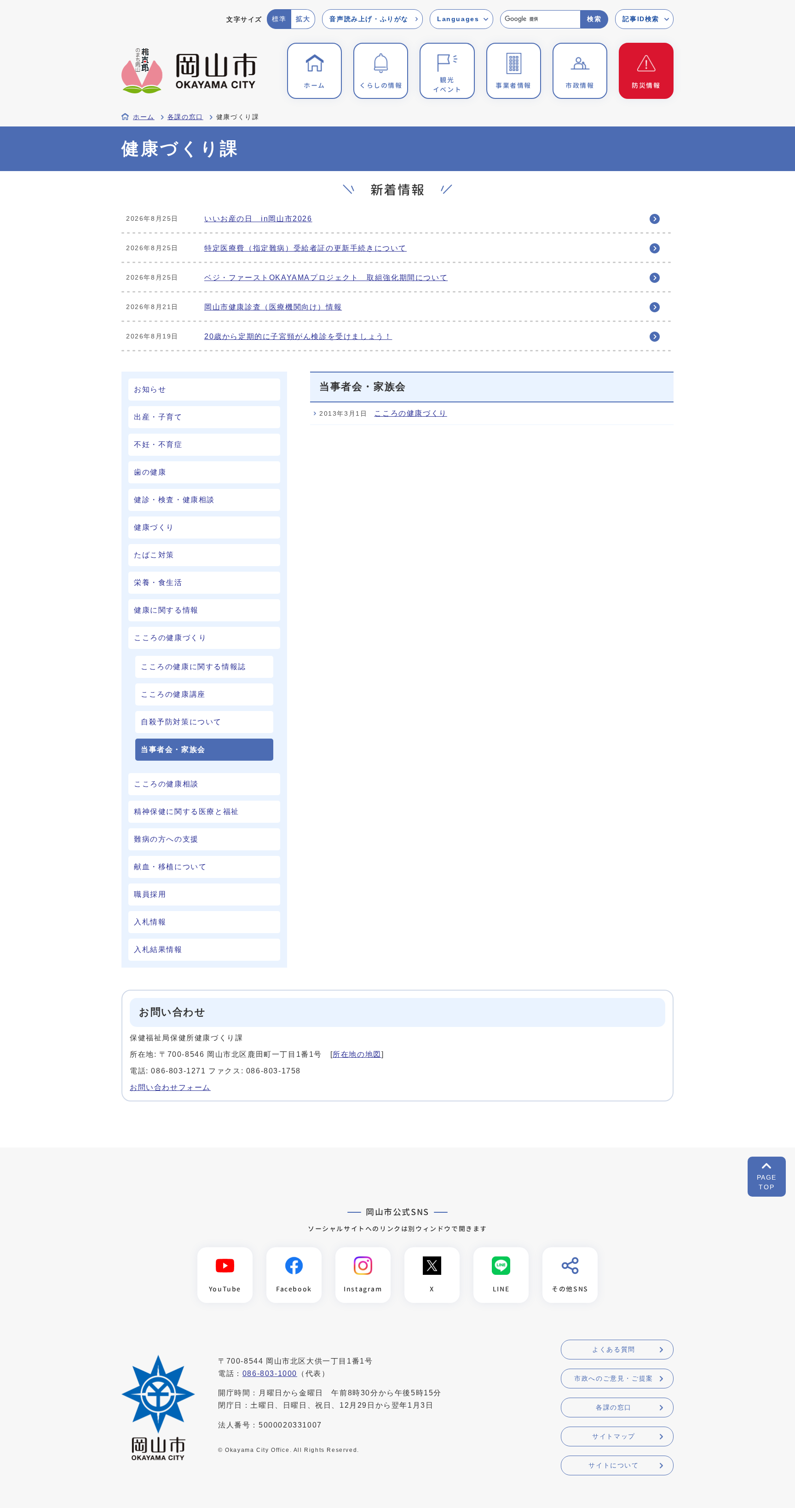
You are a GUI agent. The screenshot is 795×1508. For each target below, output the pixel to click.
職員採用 (150, 894)
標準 (279, 19)
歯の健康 (150, 472)
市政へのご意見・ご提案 (613, 1378)
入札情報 (150, 922)
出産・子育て (158, 417)
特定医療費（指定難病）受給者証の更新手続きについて (305, 248)
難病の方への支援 (166, 839)
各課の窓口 (185, 117)
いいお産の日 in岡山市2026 (258, 219)
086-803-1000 (269, 1373)
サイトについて (613, 1465)
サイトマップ (613, 1436)
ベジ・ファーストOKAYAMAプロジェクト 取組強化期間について (326, 277)
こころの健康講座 (173, 694)
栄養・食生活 (158, 582)
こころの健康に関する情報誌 (193, 667)
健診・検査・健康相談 (174, 500)
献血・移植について (170, 867)
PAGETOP (767, 1182)
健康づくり (154, 527)
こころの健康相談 (166, 784)
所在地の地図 (357, 1054)
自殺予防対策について (181, 722)
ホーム (144, 117)
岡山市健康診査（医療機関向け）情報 (273, 307)
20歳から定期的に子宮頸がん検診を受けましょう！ (298, 336)
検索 (594, 19)
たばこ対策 (154, 555)
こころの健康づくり (170, 638)
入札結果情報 (158, 949)
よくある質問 (613, 1349)
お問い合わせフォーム (170, 1087)
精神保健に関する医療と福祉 (186, 811)
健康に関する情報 (166, 610)
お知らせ (150, 389)
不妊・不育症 (158, 444)
